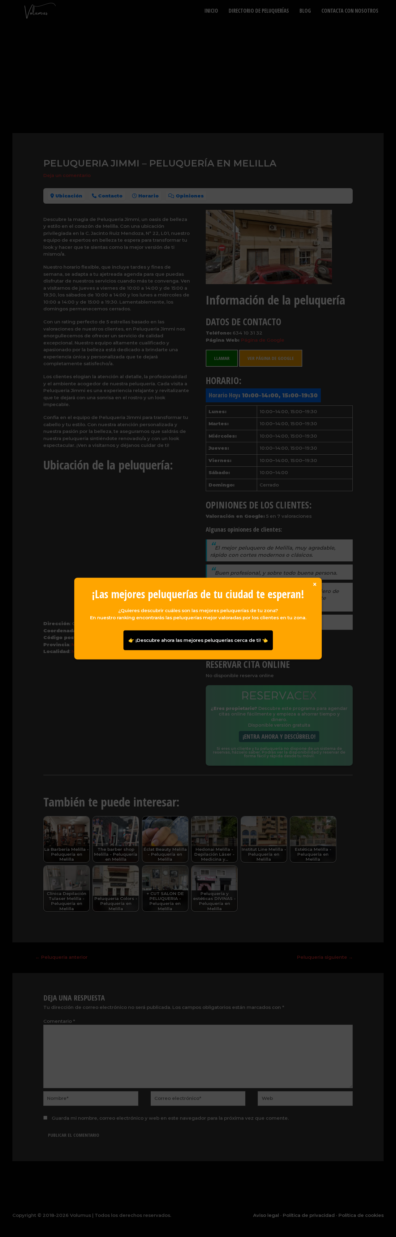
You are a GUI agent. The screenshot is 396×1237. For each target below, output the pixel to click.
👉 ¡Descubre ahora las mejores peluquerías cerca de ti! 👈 (198, 640)
